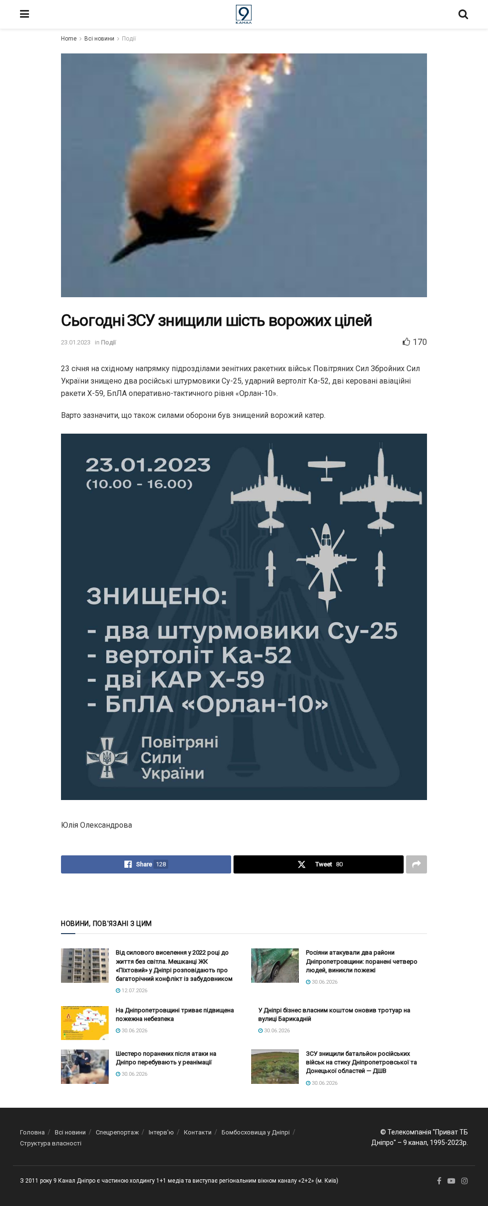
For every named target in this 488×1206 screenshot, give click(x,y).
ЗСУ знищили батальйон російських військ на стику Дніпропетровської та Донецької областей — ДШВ (361, 1062)
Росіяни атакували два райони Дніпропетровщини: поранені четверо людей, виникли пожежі (361, 961)
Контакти (198, 1132)
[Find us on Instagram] (464, 1181)
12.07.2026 (133, 991)
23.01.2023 (76, 342)
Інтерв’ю (161, 1132)
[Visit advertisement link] (244, 895)
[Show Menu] (24, 14)
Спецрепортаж (117, 1132)
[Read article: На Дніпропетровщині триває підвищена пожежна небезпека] (85, 1023)
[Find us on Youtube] (451, 1181)
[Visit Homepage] (244, 14)
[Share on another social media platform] (416, 864)
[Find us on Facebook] (439, 1181)
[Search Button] (463, 14)
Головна (32, 1132)
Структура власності (50, 1143)
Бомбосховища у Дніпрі (256, 1132)
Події (129, 38)
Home (69, 38)
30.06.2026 (323, 982)
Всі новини (99, 38)
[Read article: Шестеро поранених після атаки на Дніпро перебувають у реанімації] (85, 1067)
